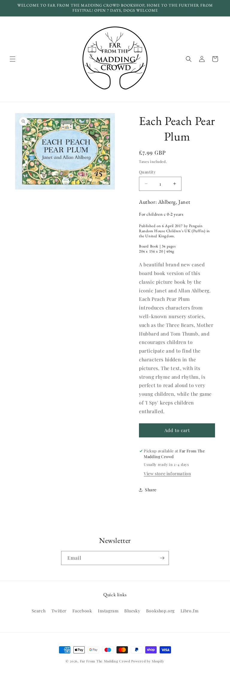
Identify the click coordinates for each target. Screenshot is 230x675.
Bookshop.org (160, 611)
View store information (167, 473)
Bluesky (132, 611)
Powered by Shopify (147, 661)
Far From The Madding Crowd (105, 661)
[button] (12, 59)
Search (39, 611)
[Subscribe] (162, 558)
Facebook (82, 611)
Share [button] (151, 490)
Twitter (59, 611)
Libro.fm (190, 611)
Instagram (108, 611)
